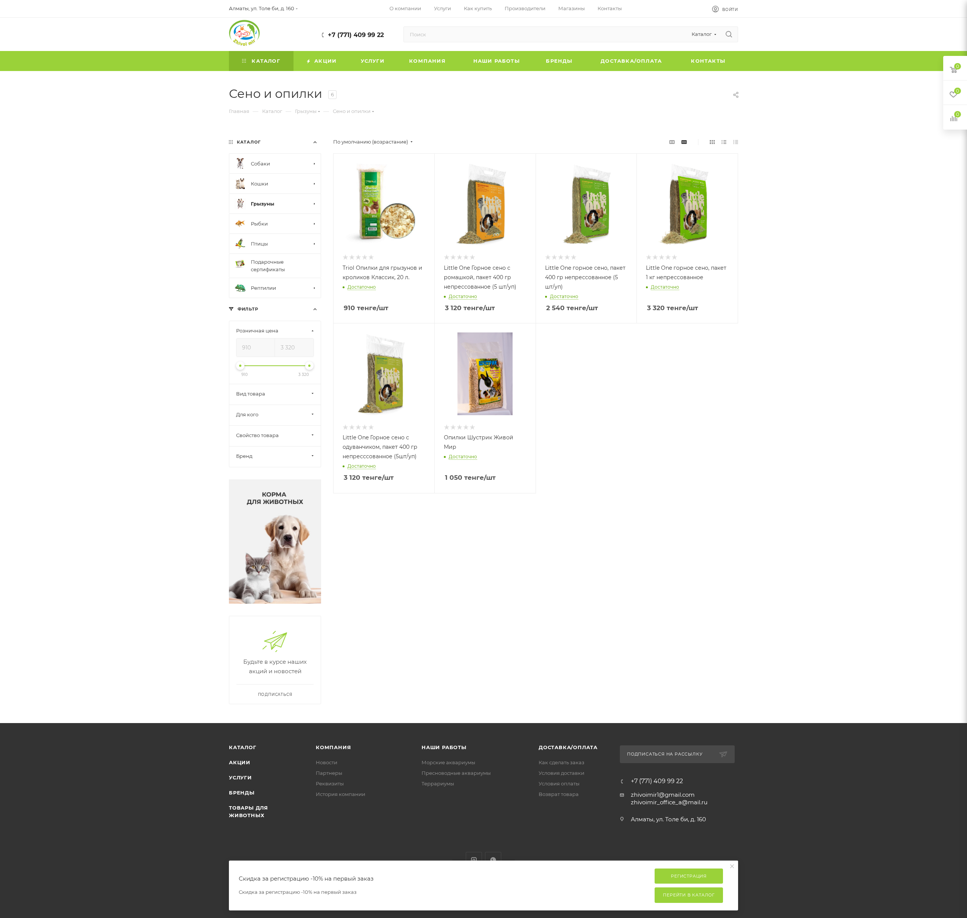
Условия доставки (561, 773)
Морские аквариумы (448, 762)
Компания (333, 747)
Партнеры (329, 773)
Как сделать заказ (561, 762)
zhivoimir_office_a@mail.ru (669, 802)
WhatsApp (493, 860)
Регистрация (689, 876)
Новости (326, 762)
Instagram (474, 860)
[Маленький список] (672, 142)
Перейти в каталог (689, 895)
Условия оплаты (559, 783)
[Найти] (729, 34)
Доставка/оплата (568, 747)
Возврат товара (559, 794)
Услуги (240, 777)
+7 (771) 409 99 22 (356, 35)
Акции (239, 762)
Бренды (242, 793)
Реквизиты (330, 783)
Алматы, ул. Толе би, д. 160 (668, 819)
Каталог (242, 747)
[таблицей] (736, 142)
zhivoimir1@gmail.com (663, 794)
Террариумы (438, 783)
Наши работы (444, 747)
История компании (340, 794)
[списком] (724, 142)
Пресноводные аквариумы (456, 773)
